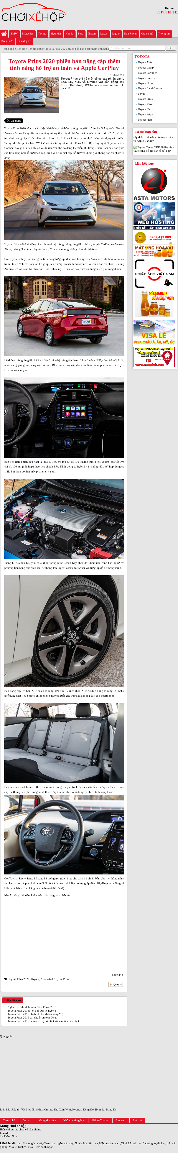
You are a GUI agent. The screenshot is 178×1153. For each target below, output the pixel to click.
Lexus (103, 33)
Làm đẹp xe (24, 41)
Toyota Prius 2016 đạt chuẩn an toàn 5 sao (32, 1017)
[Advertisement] (64, 936)
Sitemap (120, 1120)
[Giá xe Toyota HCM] (4, 34)
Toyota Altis (145, 62)
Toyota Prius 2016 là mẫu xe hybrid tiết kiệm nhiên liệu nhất (43, 1021)
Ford (80, 33)
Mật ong (16, 1143)
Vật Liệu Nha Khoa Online (36, 1109)
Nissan (92, 33)
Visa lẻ (13, 1146)
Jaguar (116, 33)
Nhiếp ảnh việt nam (86, 1143)
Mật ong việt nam (109, 1143)
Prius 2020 (46, 979)
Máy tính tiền (22, 895)
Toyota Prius (61, 979)
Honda (69, 33)
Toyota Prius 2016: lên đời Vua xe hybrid (32, 1010)
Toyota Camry (146, 67)
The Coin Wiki (62, 1109)
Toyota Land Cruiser (150, 88)
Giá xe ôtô (147, 33)
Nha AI (8, 895)
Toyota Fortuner (147, 72)
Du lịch (27, 1120)
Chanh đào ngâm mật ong (58, 1143)
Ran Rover (130, 33)
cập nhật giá (63, 895)
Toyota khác (145, 119)
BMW (14, 33)
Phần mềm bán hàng (43, 895)
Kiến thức (7, 41)
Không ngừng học (74, 1120)
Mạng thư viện (47, 1120)
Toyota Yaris (145, 109)
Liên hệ (137, 1120)
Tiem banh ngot (43, 1146)
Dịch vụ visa (25, 1146)
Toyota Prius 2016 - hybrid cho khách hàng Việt (36, 1014)
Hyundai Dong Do (106, 1109)
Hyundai (56, 33)
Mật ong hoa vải (32, 1143)
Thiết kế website (131, 1143)
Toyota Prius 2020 (19, 979)
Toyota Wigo (145, 114)
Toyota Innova (146, 78)
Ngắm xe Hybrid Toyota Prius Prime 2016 (32, 1007)
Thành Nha (10, 1136)
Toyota (42, 33)
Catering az (149, 1143)
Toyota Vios (145, 104)
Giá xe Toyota (100, 1120)
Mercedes (27, 33)
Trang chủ (9, 1120)
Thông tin (164, 33)
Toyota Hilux (145, 83)
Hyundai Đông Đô (83, 1109)
